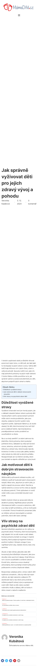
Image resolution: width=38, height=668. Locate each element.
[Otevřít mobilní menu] (19, 15)
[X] (6, 660)
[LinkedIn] (10, 660)
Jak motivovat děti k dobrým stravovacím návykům (17, 393)
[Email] (18, 660)
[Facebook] (2, 660)
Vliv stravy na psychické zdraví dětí (15, 396)
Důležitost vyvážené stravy (12, 389)
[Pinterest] (14, 660)
